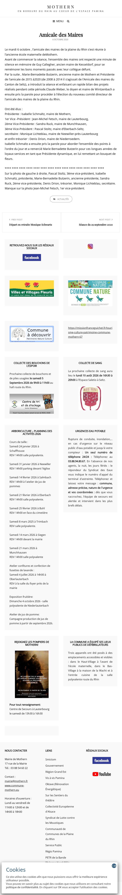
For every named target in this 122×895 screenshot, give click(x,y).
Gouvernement (54, 765)
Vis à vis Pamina (54, 778)
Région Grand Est (55, 772)
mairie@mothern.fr (16, 781)
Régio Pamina (53, 851)
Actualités (63, 199)
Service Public (53, 845)
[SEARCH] (68, 21)
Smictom (50, 759)
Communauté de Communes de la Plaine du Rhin (59, 834)
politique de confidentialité (22, 887)
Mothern (61, 6)
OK (114, 866)
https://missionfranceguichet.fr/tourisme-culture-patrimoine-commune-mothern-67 (90, 332)
